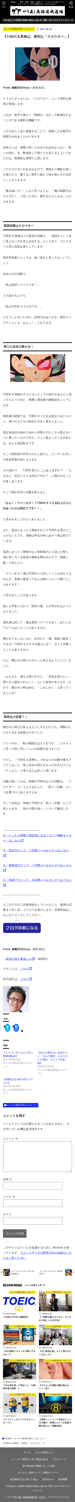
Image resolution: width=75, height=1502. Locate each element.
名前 (7, 1179)
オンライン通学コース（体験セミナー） (38, 1472)
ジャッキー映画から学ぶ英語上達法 (29, 1459)
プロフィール (59, 1459)
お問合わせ (48, 1479)
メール (9, 1196)
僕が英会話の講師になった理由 (38, 1466)
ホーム (27, 1452)
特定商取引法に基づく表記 (24, 1479)
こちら (24, 968)
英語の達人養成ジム (19, 958)
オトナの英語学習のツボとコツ (19, 29)
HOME (8, 1439)
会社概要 (62, 1479)
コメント (10, 1138)
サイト (7, 1214)
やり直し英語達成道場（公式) (30, 1497)
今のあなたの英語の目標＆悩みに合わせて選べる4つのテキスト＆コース (38, 20)
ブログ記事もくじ (44, 1452)
